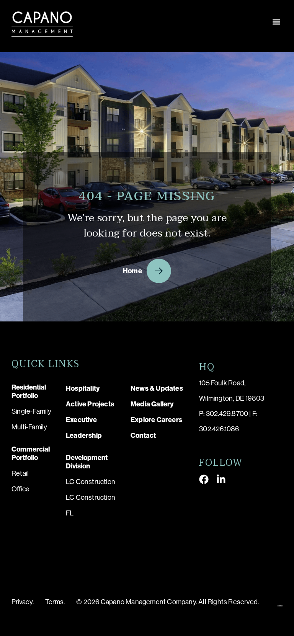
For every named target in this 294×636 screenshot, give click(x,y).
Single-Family (31, 411)
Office (20, 489)
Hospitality (83, 388)
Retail (20, 473)
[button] (276, 21)
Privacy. (22, 602)
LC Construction (90, 482)
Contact (143, 435)
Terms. (55, 602)
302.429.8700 (227, 413)
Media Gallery (152, 404)
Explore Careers (156, 420)
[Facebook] (204, 479)
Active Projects (90, 404)
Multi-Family (29, 427)
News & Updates (157, 388)
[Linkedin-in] (221, 479)
